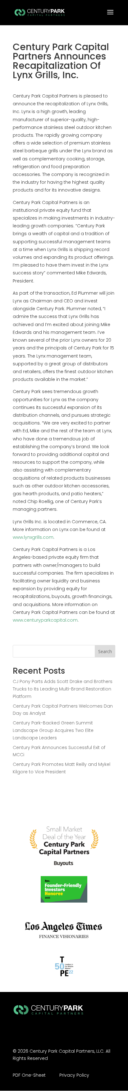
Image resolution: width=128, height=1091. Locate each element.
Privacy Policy (74, 1075)
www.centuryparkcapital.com (45, 620)
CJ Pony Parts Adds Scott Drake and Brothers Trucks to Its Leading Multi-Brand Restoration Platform (62, 689)
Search (105, 651)
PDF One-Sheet (29, 1075)
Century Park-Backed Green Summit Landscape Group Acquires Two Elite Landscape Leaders (53, 730)
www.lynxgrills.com (33, 537)
